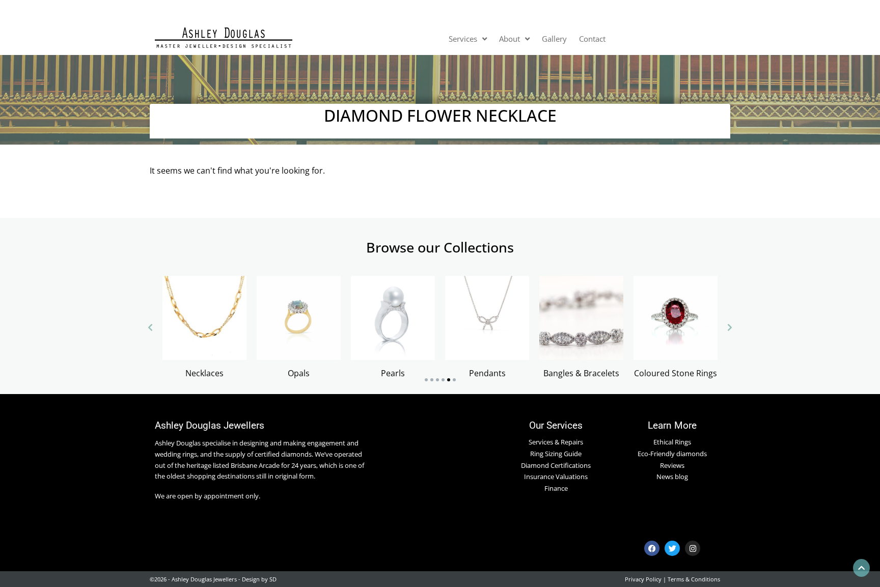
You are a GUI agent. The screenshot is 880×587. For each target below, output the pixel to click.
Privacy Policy (643, 579)
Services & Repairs (556, 441)
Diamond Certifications (556, 465)
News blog (672, 476)
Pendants (487, 373)
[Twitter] (672, 548)
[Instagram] (692, 548)
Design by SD (259, 579)
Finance (556, 488)
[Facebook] (651, 548)
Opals (299, 373)
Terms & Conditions (694, 579)
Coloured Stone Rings (675, 373)
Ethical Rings (672, 441)
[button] (426, 379)
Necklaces (204, 373)
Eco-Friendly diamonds (672, 453)
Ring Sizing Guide (556, 453)
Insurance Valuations (556, 476)
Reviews (672, 465)
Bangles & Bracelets (581, 373)
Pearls (393, 373)
